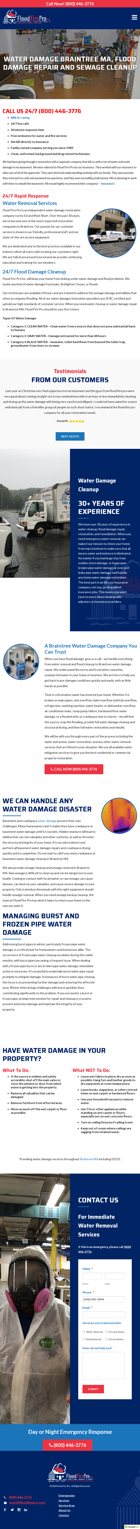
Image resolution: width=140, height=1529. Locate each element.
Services (64, 1500)
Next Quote (70, 436)
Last (107, 1283)
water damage (47, 821)
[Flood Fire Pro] (26, 16)
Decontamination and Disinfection (117, 1339)
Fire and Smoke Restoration (117, 1331)
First (85, 1283)
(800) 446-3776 (79, 3)
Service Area (67, 1505)
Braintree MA (89, 1159)
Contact (64, 1515)
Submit (93, 1389)
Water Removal (94, 1331)
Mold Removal (93, 1339)
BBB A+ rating (20, 117)
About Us (65, 1510)
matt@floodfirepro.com (27, 1502)
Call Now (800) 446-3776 (75, 769)
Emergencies (67, 1495)
